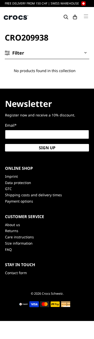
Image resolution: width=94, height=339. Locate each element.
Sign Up (47, 147)
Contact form (16, 272)
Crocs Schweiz (52, 293)
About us (12, 224)
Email (11, 125)
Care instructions (19, 237)
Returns (11, 230)
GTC (8, 188)
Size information (19, 243)
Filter (18, 53)
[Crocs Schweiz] (16, 17)
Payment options (19, 201)
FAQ (8, 249)
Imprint (11, 176)
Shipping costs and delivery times (33, 195)
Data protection (18, 182)
